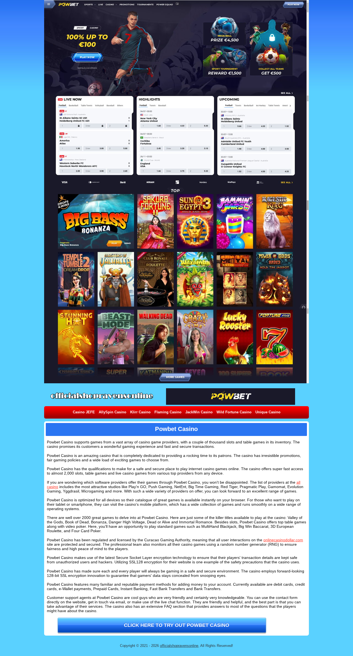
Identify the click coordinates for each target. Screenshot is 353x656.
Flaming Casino (167, 412)
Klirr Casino (140, 412)
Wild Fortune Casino (234, 412)
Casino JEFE (84, 412)
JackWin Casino (199, 412)
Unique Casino (267, 412)
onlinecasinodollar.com (283, 540)
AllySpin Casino (112, 412)
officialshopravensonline (179, 646)
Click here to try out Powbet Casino (176, 625)
